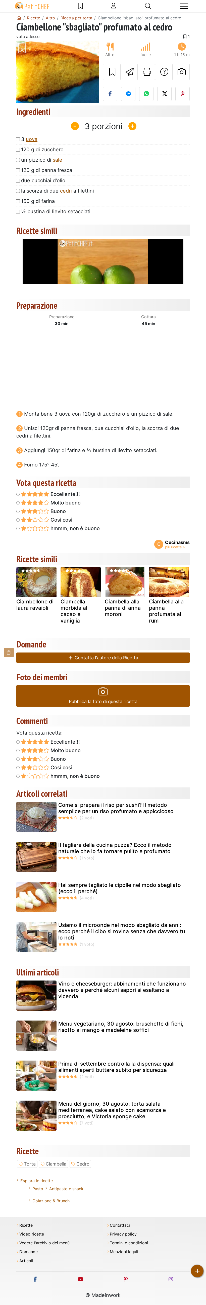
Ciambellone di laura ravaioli (35, 604)
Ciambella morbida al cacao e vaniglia (74, 611)
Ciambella (56, 1164)
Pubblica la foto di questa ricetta (103, 701)
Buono (57, 511)
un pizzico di (41, 160)
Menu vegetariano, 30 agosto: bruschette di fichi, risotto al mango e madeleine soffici (120, 1027)
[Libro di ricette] (80, 6)
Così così (60, 520)
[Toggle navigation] (184, 6)
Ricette (26, 1225)
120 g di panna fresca (46, 170)
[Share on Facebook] (110, 94)
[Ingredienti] (9, 652)
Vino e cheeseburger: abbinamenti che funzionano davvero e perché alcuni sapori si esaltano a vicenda (122, 990)
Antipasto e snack (66, 1188)
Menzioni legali (124, 1251)
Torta (30, 1164)
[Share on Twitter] (164, 94)
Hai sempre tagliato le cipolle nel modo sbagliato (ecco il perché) (119, 888)
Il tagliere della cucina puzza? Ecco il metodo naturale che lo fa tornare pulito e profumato (115, 848)
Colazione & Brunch (51, 1200)
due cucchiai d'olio (43, 180)
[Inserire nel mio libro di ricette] (111, 72)
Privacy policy (123, 1234)
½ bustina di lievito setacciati (55, 211)
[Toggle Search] (148, 6)
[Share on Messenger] (128, 94)
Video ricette (31, 1234)
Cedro (82, 1164)
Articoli (26, 1260)
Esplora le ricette (36, 1180)
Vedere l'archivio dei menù (44, 1243)
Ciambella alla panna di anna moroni (123, 607)
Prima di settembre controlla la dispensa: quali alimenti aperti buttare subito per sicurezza (116, 1067)
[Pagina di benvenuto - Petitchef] (18, 17)
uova (31, 139)
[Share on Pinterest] (182, 94)
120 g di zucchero (42, 150)
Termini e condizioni (129, 1243)
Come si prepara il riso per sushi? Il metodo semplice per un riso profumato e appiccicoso (116, 808)
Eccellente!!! (64, 494)
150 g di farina (38, 201)
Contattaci (120, 1225)
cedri (66, 191)
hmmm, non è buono (74, 528)
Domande (28, 1251)
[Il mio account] (113, 6)
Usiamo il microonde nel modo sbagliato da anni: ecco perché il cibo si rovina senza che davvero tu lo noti (121, 931)
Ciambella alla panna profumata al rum (166, 611)
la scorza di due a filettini (57, 191)
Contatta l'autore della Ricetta (105, 657)
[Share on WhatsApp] (146, 94)
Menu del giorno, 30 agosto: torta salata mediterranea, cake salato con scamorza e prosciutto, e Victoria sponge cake (112, 1110)
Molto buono (65, 503)
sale (57, 160)
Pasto (37, 1188)
